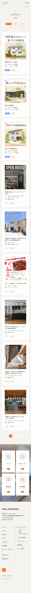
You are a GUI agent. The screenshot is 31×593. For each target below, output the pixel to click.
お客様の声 (5, 559)
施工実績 (4, 546)
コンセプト (5, 542)
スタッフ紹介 (20, 549)
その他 (20, 27)
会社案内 (19, 545)
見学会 (15, 24)
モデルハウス (12, 27)
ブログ (3, 538)
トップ (3, 527)
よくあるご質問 (21, 537)
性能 (20, 532)
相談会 (22, 24)
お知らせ (4, 535)
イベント (4, 531)
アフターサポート (23, 534)
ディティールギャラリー (7, 550)
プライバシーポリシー (7, 576)
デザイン (21, 530)
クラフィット (20, 541)
